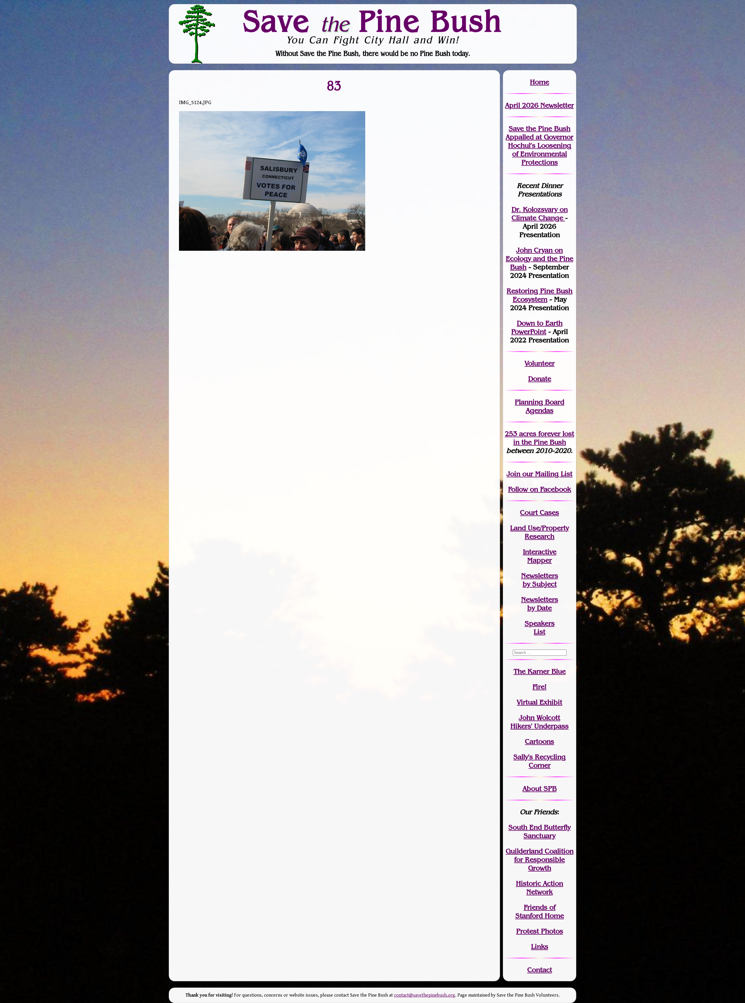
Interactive (539, 551)
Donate (539, 378)
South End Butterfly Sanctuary (539, 831)
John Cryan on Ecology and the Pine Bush (539, 258)
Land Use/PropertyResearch (539, 532)
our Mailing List (546, 474)
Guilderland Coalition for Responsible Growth (540, 859)
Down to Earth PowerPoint (537, 327)
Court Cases (539, 512)
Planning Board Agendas (539, 406)
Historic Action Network (539, 887)
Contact (539, 969)
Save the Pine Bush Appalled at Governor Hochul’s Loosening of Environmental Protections (539, 145)
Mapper (539, 560)
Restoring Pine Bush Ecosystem (539, 295)
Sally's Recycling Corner (539, 761)
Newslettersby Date (539, 603)
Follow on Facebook (539, 489)
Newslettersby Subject (539, 579)
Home (539, 82)
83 (334, 85)
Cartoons (539, 741)
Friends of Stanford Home (539, 911)
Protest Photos (539, 931)
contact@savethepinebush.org (424, 995)
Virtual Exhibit (539, 702)
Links (539, 946)
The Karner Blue (540, 671)
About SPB (540, 788)
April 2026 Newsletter (539, 105)
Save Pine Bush (373, 21)
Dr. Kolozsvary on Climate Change (540, 213)
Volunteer (540, 363)
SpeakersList (540, 627)
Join (513, 474)
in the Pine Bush (543, 437)
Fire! (540, 686)
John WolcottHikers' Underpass (539, 721)
